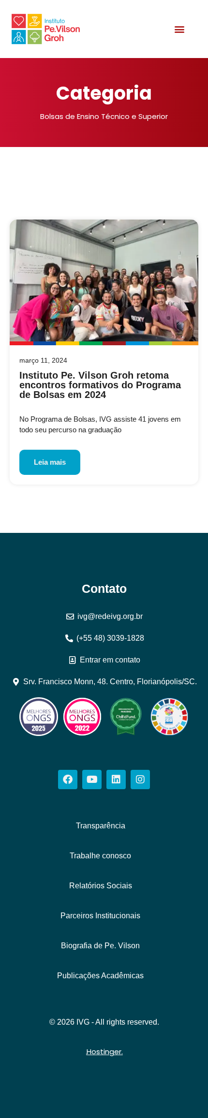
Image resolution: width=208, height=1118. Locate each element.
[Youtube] (92, 779)
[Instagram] (140, 779)
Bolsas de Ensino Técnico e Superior (104, 116)
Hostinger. (105, 1051)
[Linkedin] (116, 779)
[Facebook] (67, 779)
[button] (180, 29)
